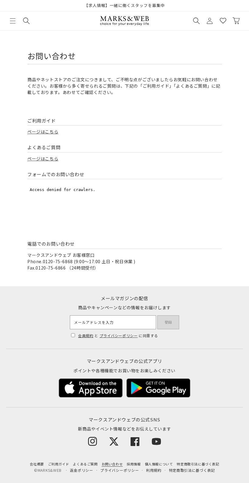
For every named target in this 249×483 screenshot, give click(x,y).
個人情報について (159, 463)
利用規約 (154, 470)
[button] (12, 21)
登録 (168, 322)
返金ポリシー (81, 470)
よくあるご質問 (85, 463)
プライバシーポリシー (119, 335)
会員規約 (85, 335)
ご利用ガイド (58, 463)
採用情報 (134, 463)
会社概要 (37, 463)
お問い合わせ (112, 463)
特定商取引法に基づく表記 (198, 463)
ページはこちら (42, 132)
